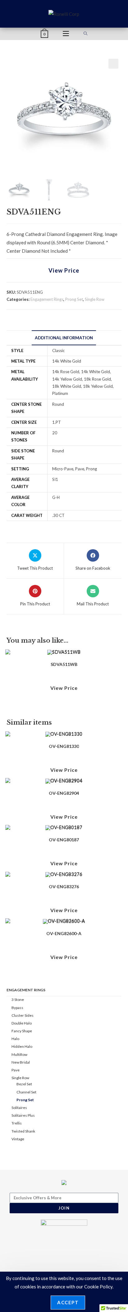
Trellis (16, 1123)
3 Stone (17, 999)
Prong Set (74, 299)
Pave (15, 1070)
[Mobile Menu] (66, 34)
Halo (15, 1038)
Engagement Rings (46, 299)
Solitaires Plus (23, 1115)
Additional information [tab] (64, 337)
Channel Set (26, 1092)
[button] (113, 64)
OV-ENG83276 (64, 886)
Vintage (17, 1139)
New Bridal (20, 1062)
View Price (64, 270)
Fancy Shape (21, 1031)
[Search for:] (85, 34)
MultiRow (19, 1054)
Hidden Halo (21, 1046)
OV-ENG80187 (64, 839)
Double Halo (21, 1023)
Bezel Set (24, 1084)
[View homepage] (63, 13)
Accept (68, 1302)
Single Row (94, 299)
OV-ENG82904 (64, 793)
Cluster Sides (22, 1015)
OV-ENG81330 (64, 746)
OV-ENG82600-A (63, 933)
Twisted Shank (23, 1131)
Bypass (17, 1007)
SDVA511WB (64, 664)
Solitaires (19, 1107)
